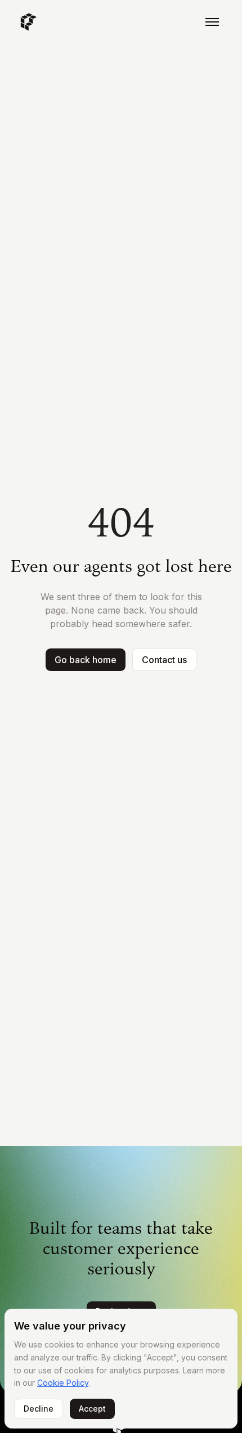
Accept (92, 1408)
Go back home (85, 659)
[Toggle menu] (212, 22)
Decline (38, 1408)
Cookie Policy (62, 1382)
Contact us (164, 659)
